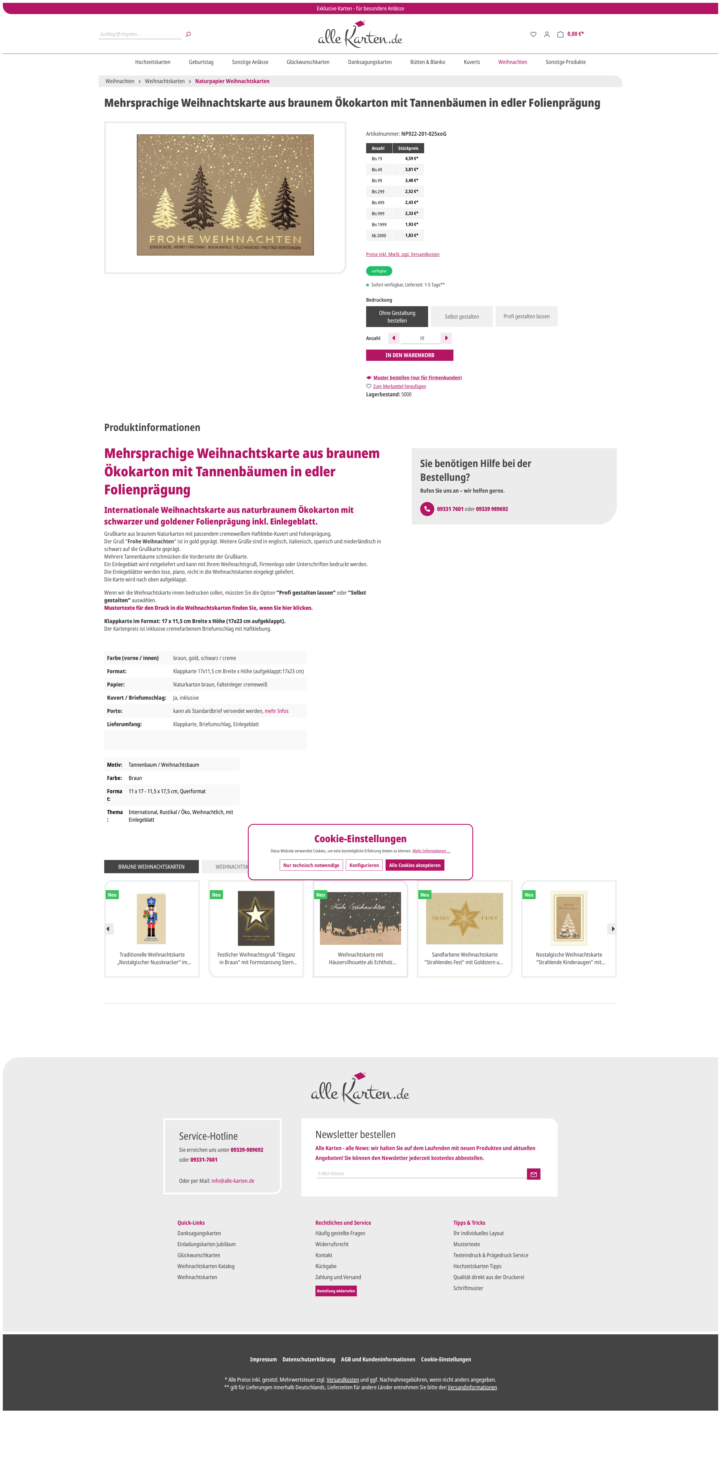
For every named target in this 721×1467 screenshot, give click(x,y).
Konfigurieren (364, 864)
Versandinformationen (472, 1387)
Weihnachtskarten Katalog (206, 1266)
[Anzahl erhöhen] (446, 338)
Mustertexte (466, 1244)
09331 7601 (450, 509)
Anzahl (373, 338)
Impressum (263, 1359)
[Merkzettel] (533, 33)
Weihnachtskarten (197, 1277)
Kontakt (323, 1255)
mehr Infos (277, 711)
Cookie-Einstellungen (446, 1359)
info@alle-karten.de (233, 1180)
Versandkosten (343, 1379)
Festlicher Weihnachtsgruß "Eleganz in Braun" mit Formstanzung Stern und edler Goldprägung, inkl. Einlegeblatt (256, 959)
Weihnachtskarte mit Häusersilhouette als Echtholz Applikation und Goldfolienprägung (360, 959)
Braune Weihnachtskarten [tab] (151, 866)
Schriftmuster (468, 1288)
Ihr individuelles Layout (478, 1233)
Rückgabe (326, 1266)
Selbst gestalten (462, 316)
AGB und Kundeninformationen (378, 1359)
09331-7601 (203, 1159)
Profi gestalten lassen (527, 316)
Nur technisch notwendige (311, 864)
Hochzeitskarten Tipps (477, 1266)
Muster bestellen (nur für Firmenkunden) (417, 377)
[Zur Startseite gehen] (360, 34)
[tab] (152, 427)
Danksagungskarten (199, 1233)
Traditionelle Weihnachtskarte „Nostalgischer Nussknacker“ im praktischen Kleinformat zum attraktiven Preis (152, 959)
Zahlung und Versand (338, 1277)
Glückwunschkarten (198, 1255)
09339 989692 (492, 509)
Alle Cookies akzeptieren (415, 864)
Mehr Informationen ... (431, 850)
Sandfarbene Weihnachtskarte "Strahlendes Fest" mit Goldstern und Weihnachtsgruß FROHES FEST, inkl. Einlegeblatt (464, 959)
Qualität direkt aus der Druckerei (488, 1277)
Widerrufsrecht (332, 1244)
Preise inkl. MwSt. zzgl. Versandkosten (403, 254)
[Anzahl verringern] (394, 338)
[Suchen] (187, 33)
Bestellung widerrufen (336, 1290)
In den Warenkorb (410, 355)
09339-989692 (247, 1149)
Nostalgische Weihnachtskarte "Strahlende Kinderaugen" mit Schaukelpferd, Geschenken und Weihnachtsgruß (569, 959)
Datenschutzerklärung (308, 1359)
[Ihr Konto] (547, 33)
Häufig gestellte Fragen (340, 1233)
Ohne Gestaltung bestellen (397, 316)
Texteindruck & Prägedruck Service (490, 1255)
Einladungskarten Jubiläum (206, 1244)
